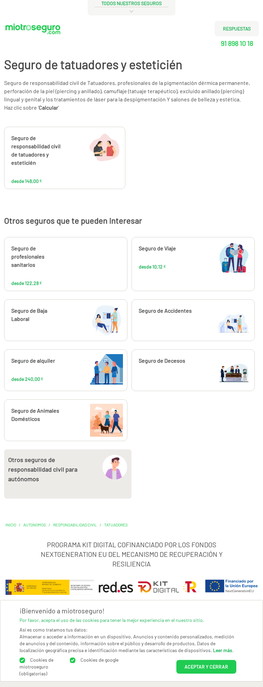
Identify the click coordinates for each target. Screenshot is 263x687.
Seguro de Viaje (157, 248)
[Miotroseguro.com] (32, 38)
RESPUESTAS (237, 29)
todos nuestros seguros (131, 3)
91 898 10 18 (237, 43)
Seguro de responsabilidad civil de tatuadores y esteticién (36, 150)
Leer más (222, 650)
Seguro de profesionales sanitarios (28, 256)
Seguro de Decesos (162, 360)
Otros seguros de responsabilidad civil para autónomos (42, 469)
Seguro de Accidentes (165, 310)
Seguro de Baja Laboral (29, 314)
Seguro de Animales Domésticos (35, 414)
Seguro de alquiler (33, 360)
